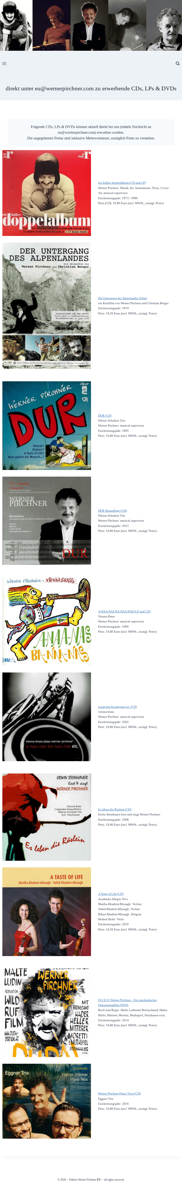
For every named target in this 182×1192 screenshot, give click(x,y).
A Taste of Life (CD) (110, 894)
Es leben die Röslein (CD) (114, 809)
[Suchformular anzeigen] (177, 63)
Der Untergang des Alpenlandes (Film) (122, 298)
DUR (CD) (104, 415)
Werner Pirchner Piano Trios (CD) (119, 1093)
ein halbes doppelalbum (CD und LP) (122, 182)
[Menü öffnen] (4, 63)
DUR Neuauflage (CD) (112, 510)
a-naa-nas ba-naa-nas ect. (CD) (117, 707)
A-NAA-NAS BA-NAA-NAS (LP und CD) (124, 611)
